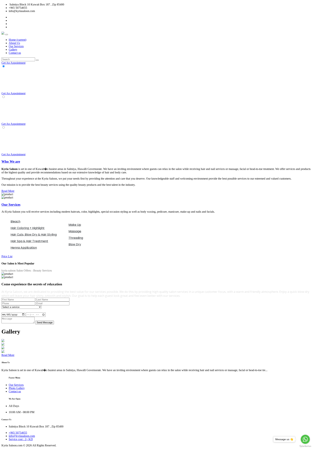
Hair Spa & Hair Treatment (29, 241)
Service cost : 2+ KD (21, 439)
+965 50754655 (18, 432)
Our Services (16, 46)
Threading (76, 238)
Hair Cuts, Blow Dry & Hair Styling (34, 234)
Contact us (15, 52)
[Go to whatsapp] (305, 439)
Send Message (45, 322)
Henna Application (24, 248)
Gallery (13, 49)
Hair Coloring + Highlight (28, 228)
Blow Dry (75, 244)
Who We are (10, 161)
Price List (6, 256)
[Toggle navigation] (6, 34)
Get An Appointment (13, 62)
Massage (75, 231)
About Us (14, 43)
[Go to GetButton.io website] (305, 446)
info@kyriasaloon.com (22, 435)
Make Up (75, 225)
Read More (7, 190)
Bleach (15, 221)
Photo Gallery (17, 388)
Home (17, 39)
